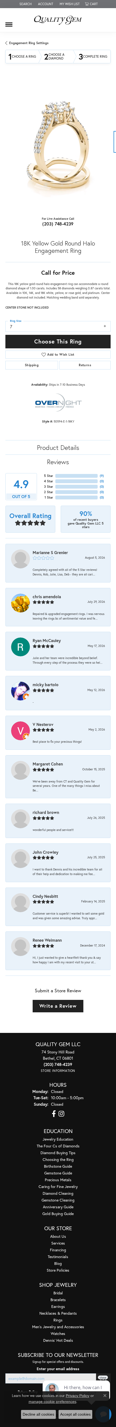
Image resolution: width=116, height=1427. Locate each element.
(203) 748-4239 (58, 224)
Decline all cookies (38, 1414)
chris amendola (47, 596)
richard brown (46, 812)
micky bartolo (46, 684)
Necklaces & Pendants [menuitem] (58, 1313)
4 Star (48, 481)
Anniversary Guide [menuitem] (58, 1206)
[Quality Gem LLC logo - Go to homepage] (58, 20)
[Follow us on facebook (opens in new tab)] (54, 1114)
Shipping (32, 365)
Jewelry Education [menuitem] (58, 1139)
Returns (85, 365)
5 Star (48, 476)
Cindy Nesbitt (45, 896)
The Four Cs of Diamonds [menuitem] (58, 1145)
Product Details (58, 447)
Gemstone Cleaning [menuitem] (58, 1200)
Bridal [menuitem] (58, 1292)
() (102, 476)
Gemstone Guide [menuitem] (58, 1173)
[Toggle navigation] (9, 22)
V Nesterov (43, 724)
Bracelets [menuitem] (58, 1299)
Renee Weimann (47, 940)
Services (58, 1243)
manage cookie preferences (52, 1401)
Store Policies (58, 1270)
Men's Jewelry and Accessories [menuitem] (58, 1326)
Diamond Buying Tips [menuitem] (58, 1152)
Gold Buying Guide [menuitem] (58, 1213)
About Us (58, 1236)
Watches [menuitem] (58, 1333)
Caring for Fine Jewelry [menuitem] (58, 1186)
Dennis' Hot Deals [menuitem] (58, 1340)
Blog (58, 1263)
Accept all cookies (75, 1414)
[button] (25, 4)
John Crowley (45, 852)
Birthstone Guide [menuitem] (58, 1166)
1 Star (49, 497)
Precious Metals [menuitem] (58, 1179)
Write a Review (57, 1006)
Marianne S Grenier (50, 552)
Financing (58, 1249)
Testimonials (58, 1256)
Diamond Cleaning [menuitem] (58, 1193)
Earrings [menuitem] (58, 1306)
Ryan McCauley (47, 640)
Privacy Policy (77, 1395)
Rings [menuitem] (58, 1320)
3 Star (48, 487)
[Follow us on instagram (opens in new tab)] (61, 1114)
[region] (58, 144)
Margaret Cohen (48, 764)
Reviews (58, 461)
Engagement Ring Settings (29, 43)
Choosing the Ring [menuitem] (58, 1159)
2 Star (48, 492)
